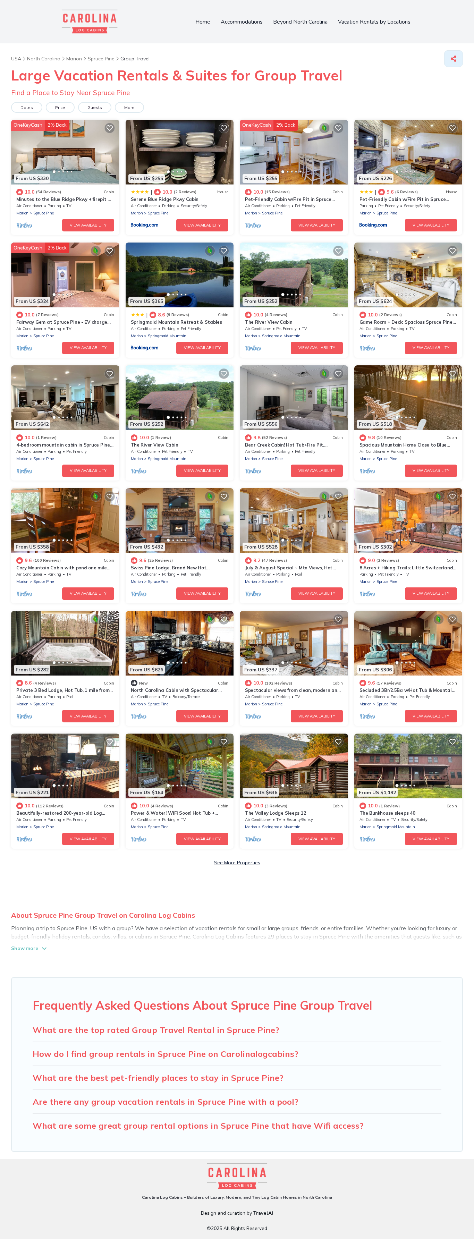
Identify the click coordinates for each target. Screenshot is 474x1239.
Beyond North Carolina (300, 22)
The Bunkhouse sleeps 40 (387, 813)
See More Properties (237, 862)
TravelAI (263, 1213)
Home (202, 22)
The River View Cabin (269, 322)
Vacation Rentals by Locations (374, 22)
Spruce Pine (43, 213)
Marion (22, 213)
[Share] (453, 58)
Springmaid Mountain (167, 335)
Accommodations (242, 22)
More (129, 107)
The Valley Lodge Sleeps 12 (275, 813)
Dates (26, 107)
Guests (94, 107)
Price (60, 107)
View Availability (88, 225)
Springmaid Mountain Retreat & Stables (176, 322)
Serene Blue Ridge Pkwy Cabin (165, 199)
